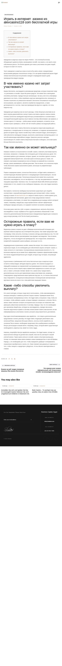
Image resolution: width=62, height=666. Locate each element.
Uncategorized (9, 14)
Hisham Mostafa (8, 26)
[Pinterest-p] (45, 438)
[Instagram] (56, 438)
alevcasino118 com (22, 195)
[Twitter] (51, 438)
